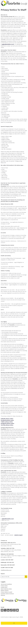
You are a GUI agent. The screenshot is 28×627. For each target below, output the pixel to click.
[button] (26, 576)
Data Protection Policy (6, 588)
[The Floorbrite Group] (14, 3)
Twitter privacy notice (7, 421)
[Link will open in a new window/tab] (2, 610)
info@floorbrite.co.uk (6, 570)
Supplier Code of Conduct (7, 593)
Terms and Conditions (6, 584)
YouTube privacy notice (7, 425)
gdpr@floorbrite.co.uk (8, 518)
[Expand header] (26, 3)
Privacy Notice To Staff (6, 592)
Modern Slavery (5, 590)
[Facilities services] (21, 600)
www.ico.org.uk (18, 535)
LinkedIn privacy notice (7, 418)
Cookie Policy (4, 587)
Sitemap (3, 595)
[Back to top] (14, 623)
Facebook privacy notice (7, 420)
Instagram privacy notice (7, 423)
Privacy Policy (4, 585)
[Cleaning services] (7, 600)
